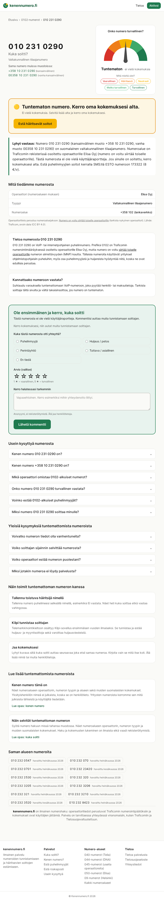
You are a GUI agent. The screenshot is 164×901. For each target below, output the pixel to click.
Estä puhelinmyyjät (56, 864)
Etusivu (13, 19)
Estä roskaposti (54, 869)
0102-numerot (30, 19)
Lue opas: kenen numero (28, 706)
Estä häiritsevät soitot (35, 124)
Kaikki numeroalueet (97, 882)
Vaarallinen (109, 81)
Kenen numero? (54, 859)
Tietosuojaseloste (136, 859)
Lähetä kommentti (32, 424)
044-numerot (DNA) (97, 859)
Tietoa (140, 5)
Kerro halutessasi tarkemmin (32, 389)
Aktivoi (153, 5)
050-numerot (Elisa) (97, 873)
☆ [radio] (17, 376)
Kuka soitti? (51, 854)
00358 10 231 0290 (22, 75)
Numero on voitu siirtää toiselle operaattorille (84, 220)
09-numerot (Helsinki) (98, 878)
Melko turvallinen (116, 87)
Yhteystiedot (133, 864)
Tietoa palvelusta (136, 854)
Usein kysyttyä (53, 874)
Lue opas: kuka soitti (25, 737)
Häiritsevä (127, 81)
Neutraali (143, 81)
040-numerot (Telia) (97, 854)
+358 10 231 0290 (21, 70)
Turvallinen (138, 87)
